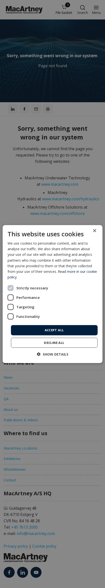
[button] (52, 354)
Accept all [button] (54, 330)
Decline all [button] (54, 342)
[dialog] (53, 294)
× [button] (94, 231)
